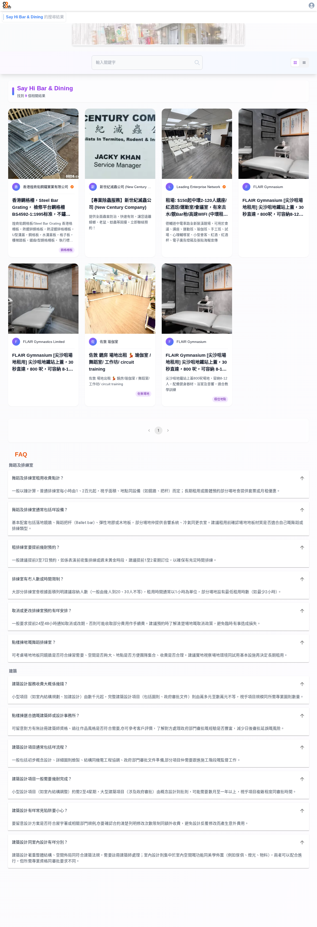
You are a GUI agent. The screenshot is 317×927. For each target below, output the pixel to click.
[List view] (304, 63)
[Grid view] (295, 63)
